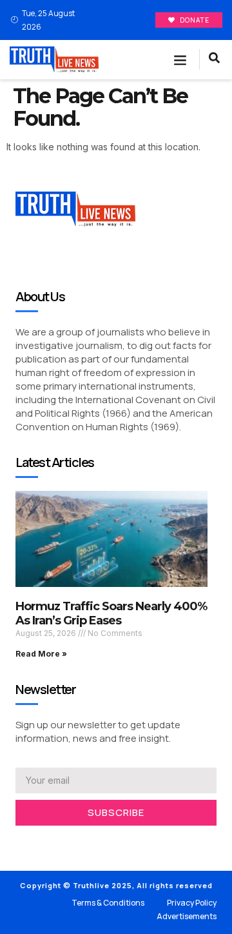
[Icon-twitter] (39, 842)
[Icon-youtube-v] (77, 842)
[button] (180, 60)
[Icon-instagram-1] (58, 842)
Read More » (41, 654)
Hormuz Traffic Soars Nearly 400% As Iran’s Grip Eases (111, 613)
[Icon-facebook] (19, 842)
